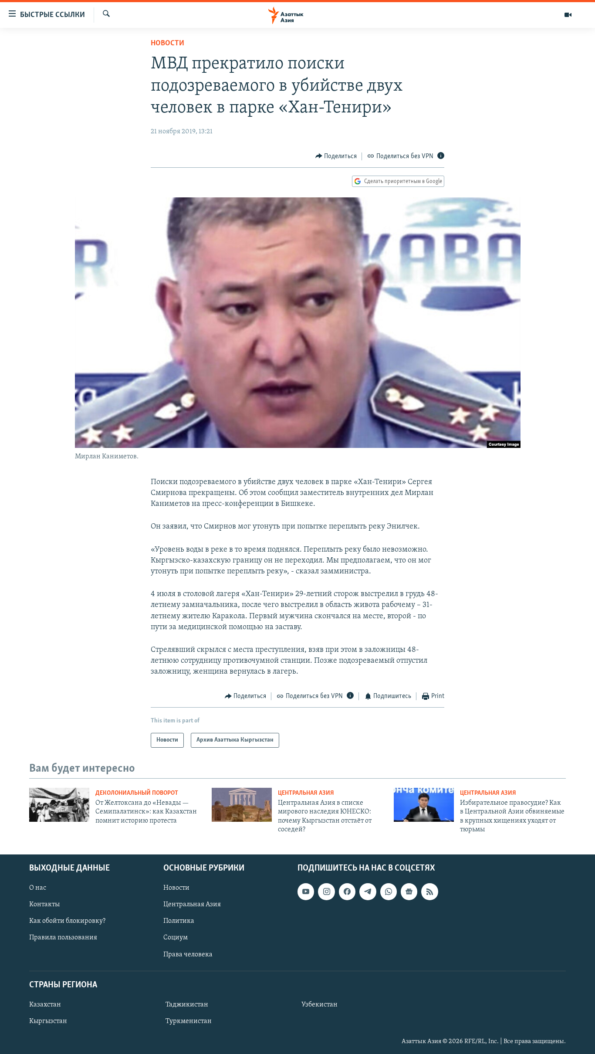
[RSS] (429, 891)
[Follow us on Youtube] (306, 891)
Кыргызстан (48, 1021)
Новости (167, 43)
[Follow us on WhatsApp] (388, 891)
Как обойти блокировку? (67, 921)
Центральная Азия (306, 793)
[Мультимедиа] (568, 15)
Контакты (44, 904)
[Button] (336, 156)
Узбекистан (319, 1004)
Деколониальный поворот (136, 793)
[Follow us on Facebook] (347, 891)
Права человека (188, 954)
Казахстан (45, 1004)
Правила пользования (63, 937)
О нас (37, 888)
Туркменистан (189, 1021)
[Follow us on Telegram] (367, 891)
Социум (175, 937)
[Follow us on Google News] (409, 891)
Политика (178, 921)
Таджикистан (187, 1004)
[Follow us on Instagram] (326, 891)
